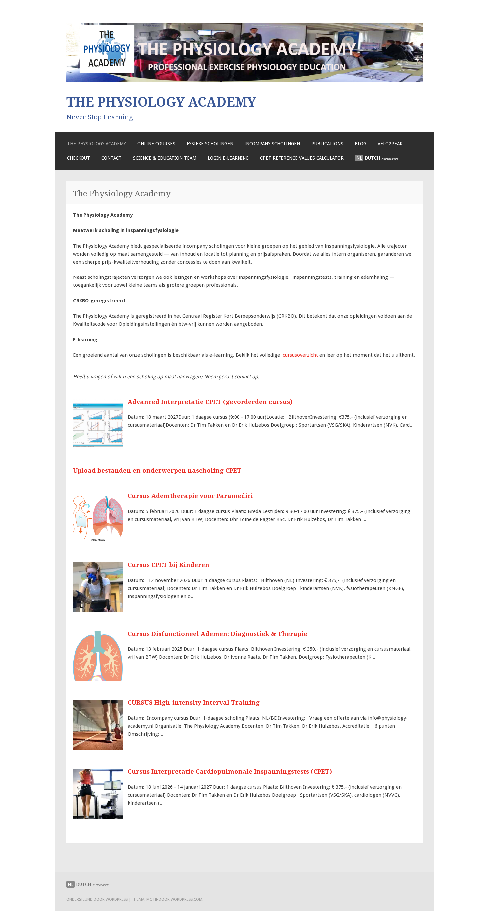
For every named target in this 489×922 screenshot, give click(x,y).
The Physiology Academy (96, 143)
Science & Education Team (164, 158)
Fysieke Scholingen (210, 143)
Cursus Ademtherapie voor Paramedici (190, 495)
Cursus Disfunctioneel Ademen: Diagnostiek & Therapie (217, 633)
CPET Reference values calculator (302, 158)
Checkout (78, 158)
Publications (327, 143)
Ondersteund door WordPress (97, 899)
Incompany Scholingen (272, 143)
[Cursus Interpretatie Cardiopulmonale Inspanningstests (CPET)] (98, 817)
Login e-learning (228, 158)
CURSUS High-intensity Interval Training (194, 702)
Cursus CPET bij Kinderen (168, 564)
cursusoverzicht (300, 355)
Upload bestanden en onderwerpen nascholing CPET (157, 470)
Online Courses (156, 143)
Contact (111, 158)
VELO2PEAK (390, 143)
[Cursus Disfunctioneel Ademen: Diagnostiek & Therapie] (98, 679)
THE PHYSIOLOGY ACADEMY (161, 102)
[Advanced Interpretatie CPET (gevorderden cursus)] (98, 448)
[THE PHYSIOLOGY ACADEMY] (244, 81)
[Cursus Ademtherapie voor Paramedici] (98, 542)
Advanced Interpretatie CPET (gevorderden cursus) (210, 401)
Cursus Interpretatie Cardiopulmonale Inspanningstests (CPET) (230, 771)
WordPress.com (186, 899)
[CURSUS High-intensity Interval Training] (98, 748)
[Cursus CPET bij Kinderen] (98, 611)
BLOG (360, 143)
